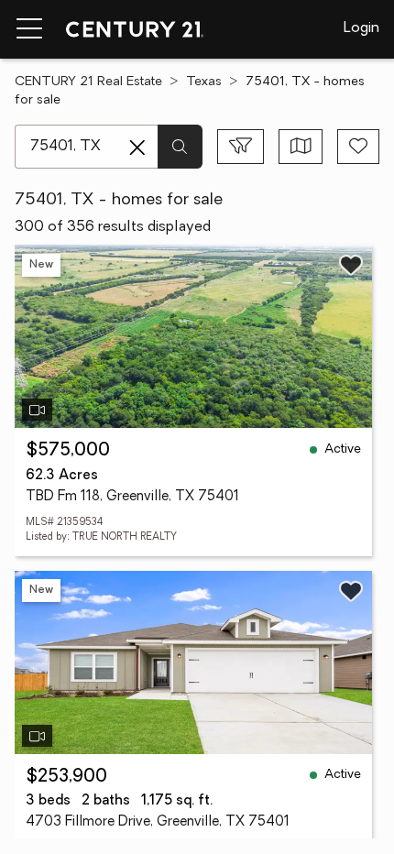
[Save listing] (351, 265)
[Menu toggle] (29, 29)
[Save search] (358, 146)
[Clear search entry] (137, 147)
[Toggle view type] (301, 146)
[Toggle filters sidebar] (240, 146)
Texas (204, 82)
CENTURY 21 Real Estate (88, 82)
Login (361, 28)
